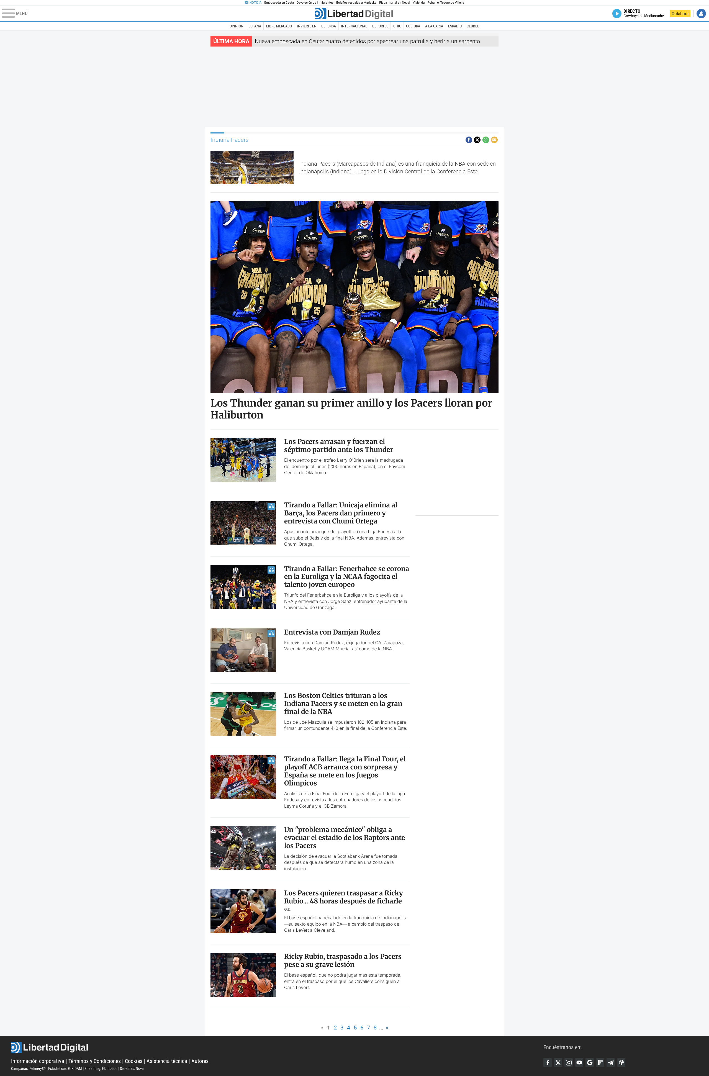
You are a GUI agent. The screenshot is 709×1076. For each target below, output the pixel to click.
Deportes (380, 26)
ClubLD (473, 26)
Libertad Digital (277, 1047)
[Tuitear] (477, 140)
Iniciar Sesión (701, 13)
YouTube (579, 1062)
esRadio (455, 26)
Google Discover (589, 1062)
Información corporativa (37, 1061)
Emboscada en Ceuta (279, 2)
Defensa (328, 26)
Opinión (236, 26)
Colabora (680, 13)
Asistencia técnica (167, 1061)
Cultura (413, 26)
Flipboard (600, 1062)
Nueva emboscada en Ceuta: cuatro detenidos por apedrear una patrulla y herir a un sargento (367, 41)
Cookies (133, 1061)
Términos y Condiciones (94, 1061)
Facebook (547, 1062)
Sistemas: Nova (132, 1068)
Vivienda (419, 2)
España (254, 26)
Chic (397, 26)
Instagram (568, 1062)
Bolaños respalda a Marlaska (356, 2)
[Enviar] (485, 140)
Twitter (558, 1062)
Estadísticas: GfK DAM (65, 1068)
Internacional (354, 26)
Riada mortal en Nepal (394, 2)
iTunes (621, 1062)
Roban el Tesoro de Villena (445, 2)
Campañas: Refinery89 (28, 1068)
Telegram (611, 1062)
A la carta (434, 26)
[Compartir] (469, 140)
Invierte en (307, 26)
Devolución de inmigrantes (315, 2)
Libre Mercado (279, 26)
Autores (200, 1061)
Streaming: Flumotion (100, 1068)
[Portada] (354, 13)
